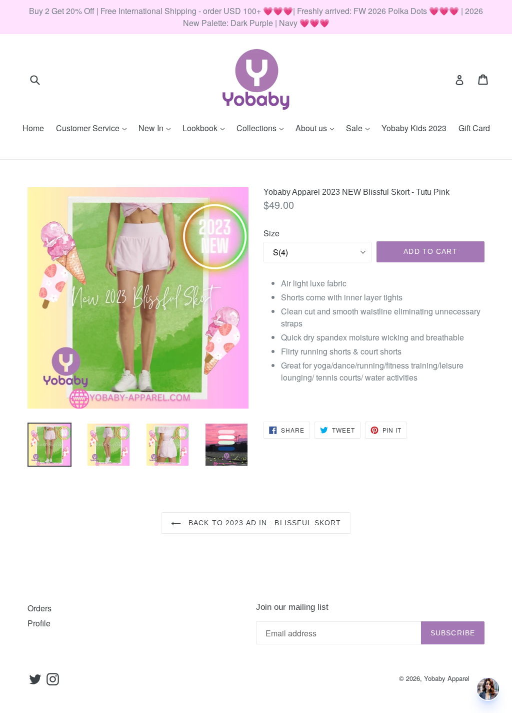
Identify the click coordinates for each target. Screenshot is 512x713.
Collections (262, 128)
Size (272, 233)
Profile (39, 623)
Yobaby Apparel (447, 678)
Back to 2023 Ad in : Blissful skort (263, 523)
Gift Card (474, 128)
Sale (360, 128)
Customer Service (94, 128)
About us (317, 128)
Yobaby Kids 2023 (414, 128)
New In (157, 128)
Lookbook (206, 128)
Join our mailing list (292, 607)
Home (33, 128)
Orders (40, 608)
